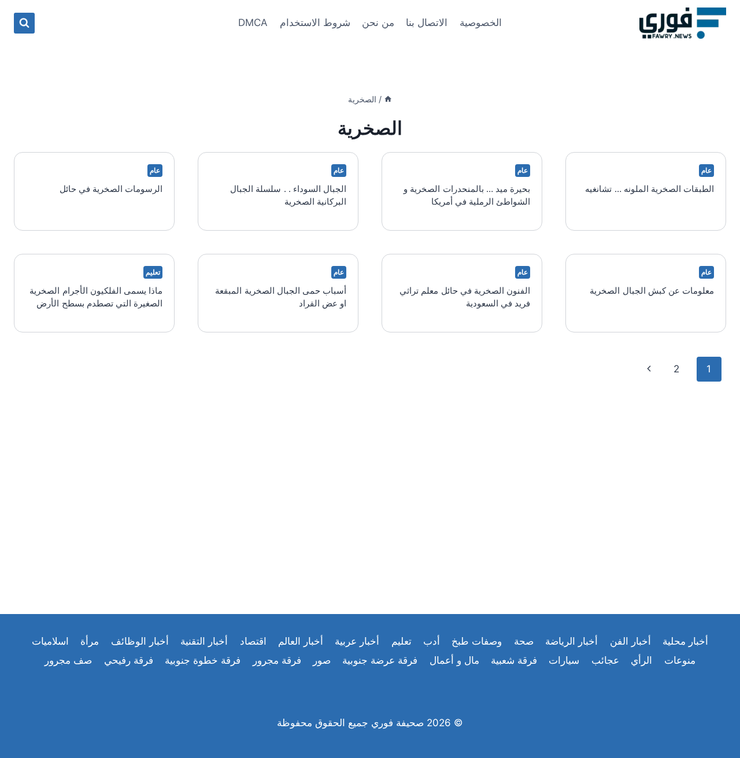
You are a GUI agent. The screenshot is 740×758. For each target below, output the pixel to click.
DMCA (253, 22)
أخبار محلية (685, 641)
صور (322, 660)
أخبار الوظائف (140, 641)
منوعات (679, 660)
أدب (431, 641)
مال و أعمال (454, 660)
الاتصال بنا (426, 22)
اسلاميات (50, 641)
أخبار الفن (630, 641)
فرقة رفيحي (128, 660)
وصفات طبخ (477, 641)
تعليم (153, 272)
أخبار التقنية (204, 641)
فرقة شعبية (514, 660)
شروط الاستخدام (315, 22)
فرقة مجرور (277, 660)
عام (706, 170)
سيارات (564, 660)
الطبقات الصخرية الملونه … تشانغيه (649, 188)
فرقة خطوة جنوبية (202, 660)
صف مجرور (68, 660)
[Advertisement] (370, 487)
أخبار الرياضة (571, 641)
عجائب (605, 660)
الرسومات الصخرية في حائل (111, 188)
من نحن (378, 22)
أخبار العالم (300, 641)
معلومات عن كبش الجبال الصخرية (652, 290)
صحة (524, 641)
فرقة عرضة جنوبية (379, 660)
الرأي (641, 660)
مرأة (89, 641)
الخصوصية (481, 22)
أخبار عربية (357, 641)
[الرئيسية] (388, 99)
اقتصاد (253, 641)
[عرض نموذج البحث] (24, 23)
